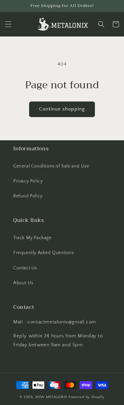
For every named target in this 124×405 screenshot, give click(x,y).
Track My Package (32, 237)
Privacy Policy (28, 181)
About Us (23, 283)
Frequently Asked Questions (43, 252)
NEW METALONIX (51, 397)
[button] (8, 24)
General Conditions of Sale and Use (51, 166)
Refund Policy (28, 196)
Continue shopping (62, 109)
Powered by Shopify (86, 397)
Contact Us (25, 268)
